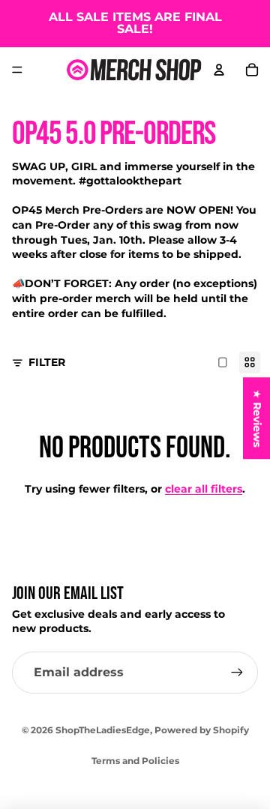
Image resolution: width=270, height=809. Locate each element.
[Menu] (17, 69)
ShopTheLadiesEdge (103, 730)
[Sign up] (237, 672)
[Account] (219, 69)
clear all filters (203, 489)
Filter (46, 362)
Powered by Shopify (201, 730)
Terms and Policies (135, 760)
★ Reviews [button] (257, 418)
